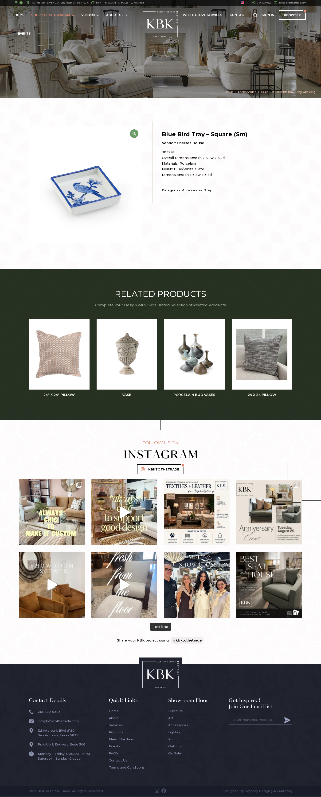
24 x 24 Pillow (262, 395)
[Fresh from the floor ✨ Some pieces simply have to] (124, 585)
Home (114, 711)
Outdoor (175, 746)
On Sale (174, 753)
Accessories (192, 190)
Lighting (174, 732)
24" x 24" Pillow (59, 395)
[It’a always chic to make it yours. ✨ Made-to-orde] (52, 512)
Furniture (175, 711)
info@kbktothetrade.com (292, 2)
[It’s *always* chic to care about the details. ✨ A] (124, 512)
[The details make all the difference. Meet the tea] (197, 585)
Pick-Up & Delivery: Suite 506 (61, 744)
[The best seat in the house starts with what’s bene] (269, 585)
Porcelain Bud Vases (194, 395)
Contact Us (118, 760)
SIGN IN (268, 15)
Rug (171, 739)
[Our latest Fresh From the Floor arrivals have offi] (52, 585)
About (114, 718)
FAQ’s (114, 753)
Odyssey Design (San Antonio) (268, 791)
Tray (208, 190)
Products (116, 732)
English (244, 2)
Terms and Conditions (127, 767)
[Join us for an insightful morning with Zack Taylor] (197, 512)
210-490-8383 (264, 2)
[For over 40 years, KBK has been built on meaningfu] (269, 512)
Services (116, 725)
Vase (126, 395)
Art (170, 718)
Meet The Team (122, 739)
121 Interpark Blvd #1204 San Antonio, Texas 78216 (58, 733)
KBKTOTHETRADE (163, 469)
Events (114, 746)
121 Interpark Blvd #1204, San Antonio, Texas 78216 (60, 2)
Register (292, 15)
